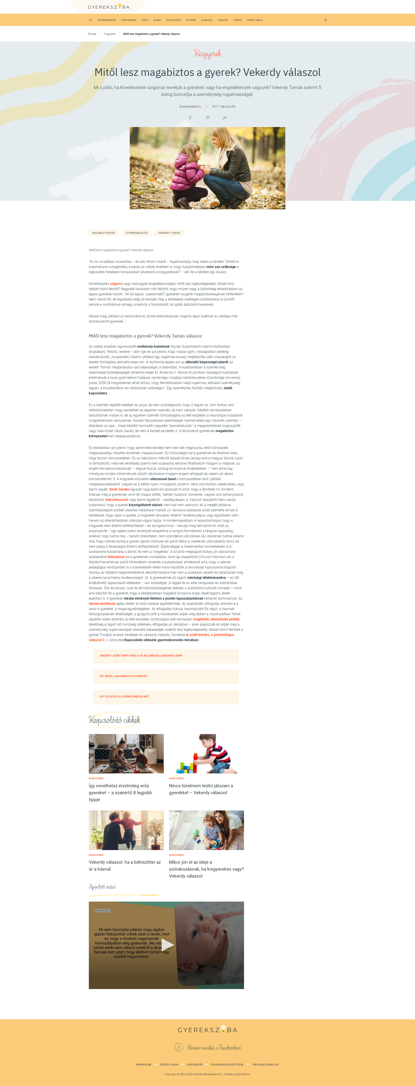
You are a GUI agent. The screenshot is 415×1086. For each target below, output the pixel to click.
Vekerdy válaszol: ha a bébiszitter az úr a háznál (125, 866)
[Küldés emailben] (207, 117)
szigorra (116, 284)
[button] (166, 944)
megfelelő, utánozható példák (216, 619)
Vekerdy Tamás (169, 233)
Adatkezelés (195, 1064)
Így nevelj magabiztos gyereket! (124, 676)
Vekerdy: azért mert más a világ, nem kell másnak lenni (141, 655)
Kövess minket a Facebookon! (215, 1047)
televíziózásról (116, 500)
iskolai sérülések (102, 604)
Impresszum (143, 1064)
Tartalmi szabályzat (265, 1064)
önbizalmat (115, 557)
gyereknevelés (137, 233)
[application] (166, 945)
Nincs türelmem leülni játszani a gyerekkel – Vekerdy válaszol (201, 789)
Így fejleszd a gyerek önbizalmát (124, 696)
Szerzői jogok (169, 1064)
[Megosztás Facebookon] (190, 117)
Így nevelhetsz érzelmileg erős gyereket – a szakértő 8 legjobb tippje (120, 792)
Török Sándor (119, 489)
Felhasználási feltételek (227, 1064)
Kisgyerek (109, 34)
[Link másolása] (224, 117)
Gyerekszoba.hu (190, 106)
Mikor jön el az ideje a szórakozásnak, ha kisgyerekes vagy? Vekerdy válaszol (206, 869)
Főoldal (92, 34)
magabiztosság (103, 233)
